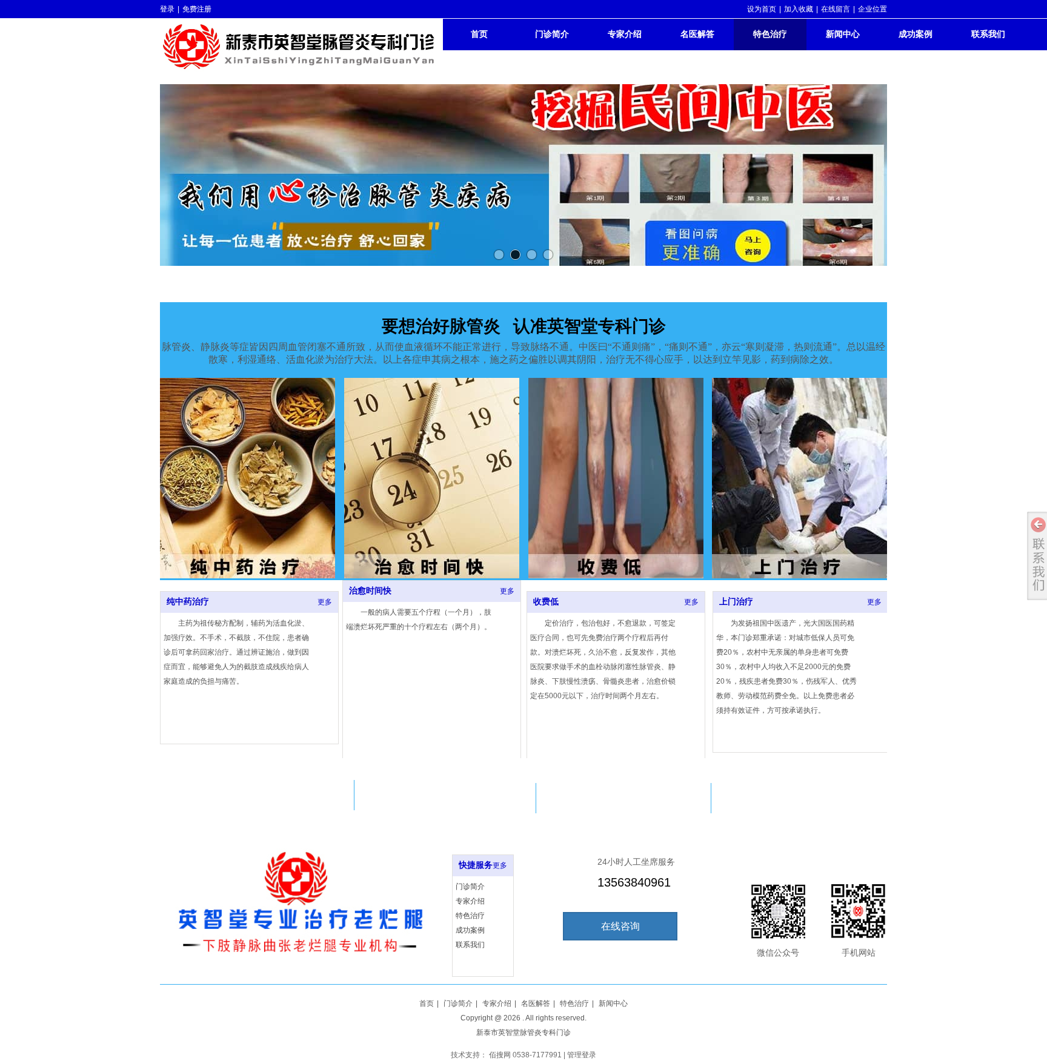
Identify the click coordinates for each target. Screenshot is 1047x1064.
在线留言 (835, 9)
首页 (426, 1003)
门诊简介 (470, 886)
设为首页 (761, 9)
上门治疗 (736, 601)
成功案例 (470, 930)
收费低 (546, 601)
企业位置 (872, 9)
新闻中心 (613, 1003)
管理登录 (581, 1055)
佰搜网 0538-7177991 (525, 1055)
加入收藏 (798, 9)
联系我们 (470, 944)
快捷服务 (476, 865)
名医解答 (535, 1003)
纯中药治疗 (188, 601)
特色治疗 (470, 915)
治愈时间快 (370, 590)
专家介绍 (470, 901)
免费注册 (196, 9)
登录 (167, 9)
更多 (324, 602)
